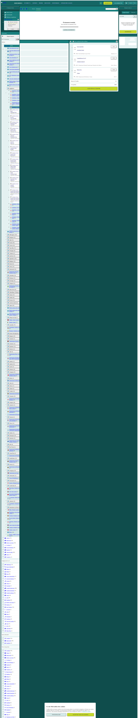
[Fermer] (136, 36)
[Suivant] (24, 41)
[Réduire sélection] (16, 39)
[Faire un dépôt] (100, 3)
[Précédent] (18, 19)
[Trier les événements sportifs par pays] (18, 39)
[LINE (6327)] (21, 8)
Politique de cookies (86, 711)
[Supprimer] (67, 41)
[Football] (24, 8)
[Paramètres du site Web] (127, 3)
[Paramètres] (135, 16)
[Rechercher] (117, 9)
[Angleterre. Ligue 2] (26, 8)
